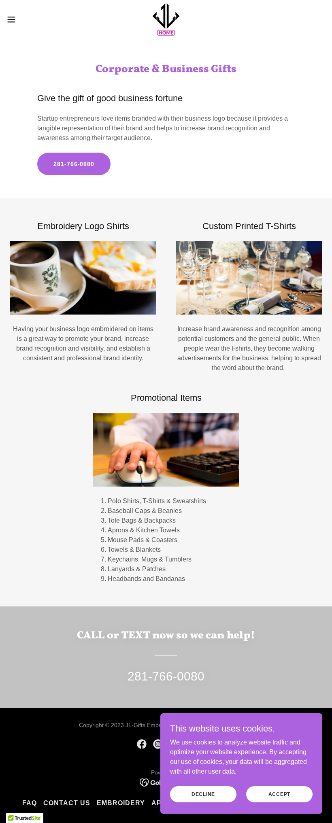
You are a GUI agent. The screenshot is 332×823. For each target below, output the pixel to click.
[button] (27, 19)
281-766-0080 (73, 164)
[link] (166, 19)
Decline (203, 794)
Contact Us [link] (66, 803)
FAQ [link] (29, 803)
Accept (279, 794)
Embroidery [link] (121, 803)
